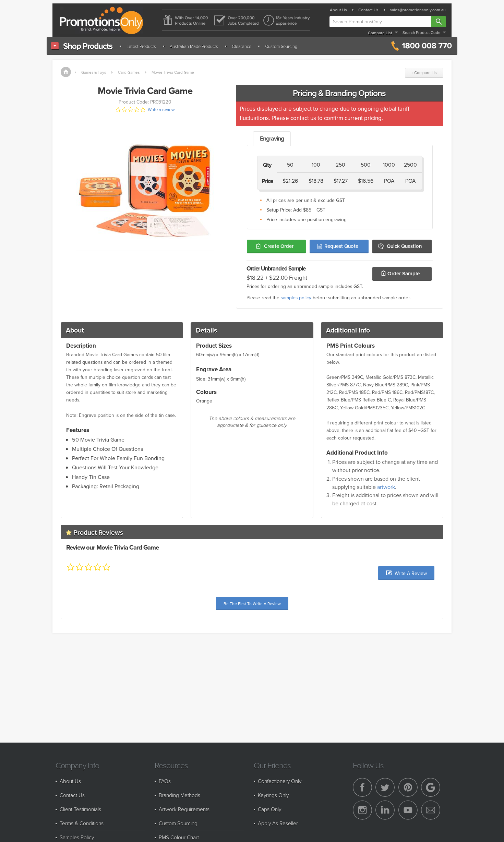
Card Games (129, 72)
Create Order (278, 246)
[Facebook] (362, 787)
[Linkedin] (385, 810)
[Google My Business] (430, 787)
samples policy (296, 297)
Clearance (241, 46)
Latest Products (141, 46)
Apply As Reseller (278, 823)
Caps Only (269, 809)
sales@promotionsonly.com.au (418, 10)
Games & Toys (93, 72)
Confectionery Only (279, 781)
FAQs (165, 781)
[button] (406, 573)
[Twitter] (385, 787)
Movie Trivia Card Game (173, 72)
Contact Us (368, 10)
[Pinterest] (408, 787)
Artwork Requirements (184, 809)
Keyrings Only (273, 795)
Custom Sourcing (281, 46)
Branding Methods (179, 795)
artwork (386, 487)
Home (66, 72)
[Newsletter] (430, 810)
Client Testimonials (80, 809)
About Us (338, 10)
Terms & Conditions (82, 823)
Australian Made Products (194, 46)
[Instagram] (362, 810)
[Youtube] (408, 810)
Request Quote (341, 246)
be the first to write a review (252, 603)
